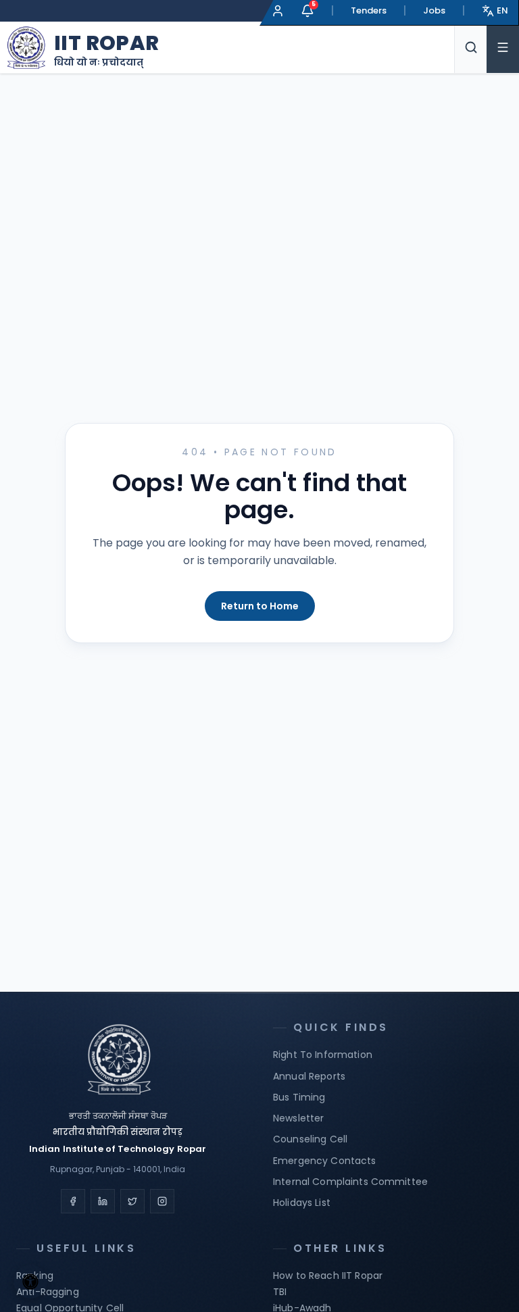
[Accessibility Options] (30, 1281)
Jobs (434, 10)
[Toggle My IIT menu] (278, 11)
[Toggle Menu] (503, 47)
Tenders (369, 10)
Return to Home (260, 606)
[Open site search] (470, 47)
